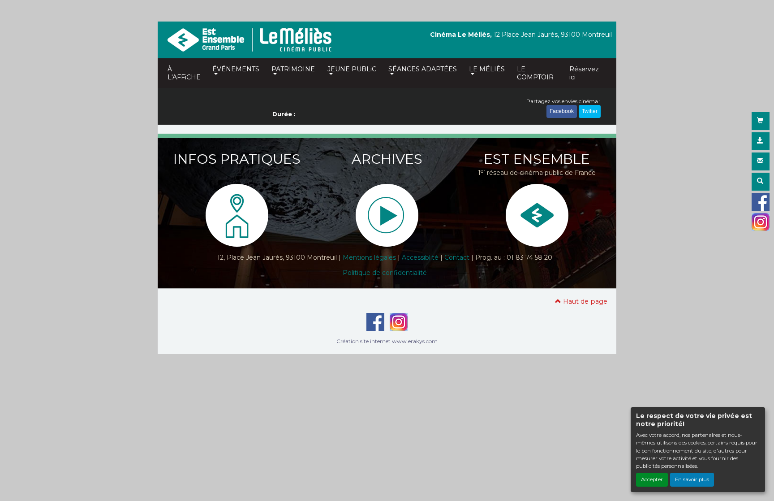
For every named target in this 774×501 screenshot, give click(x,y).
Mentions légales (369, 257)
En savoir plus (692, 479)
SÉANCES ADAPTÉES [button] (422, 69)
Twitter (590, 111)
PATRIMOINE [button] (293, 69)
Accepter (652, 479)
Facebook (562, 111)
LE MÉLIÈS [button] (487, 69)
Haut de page (584, 301)
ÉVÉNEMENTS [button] (235, 69)
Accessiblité (420, 257)
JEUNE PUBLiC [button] (351, 69)
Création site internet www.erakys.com (387, 341)
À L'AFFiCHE (184, 73)
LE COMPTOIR (535, 73)
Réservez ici (584, 73)
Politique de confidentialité (385, 273)
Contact (456, 257)
